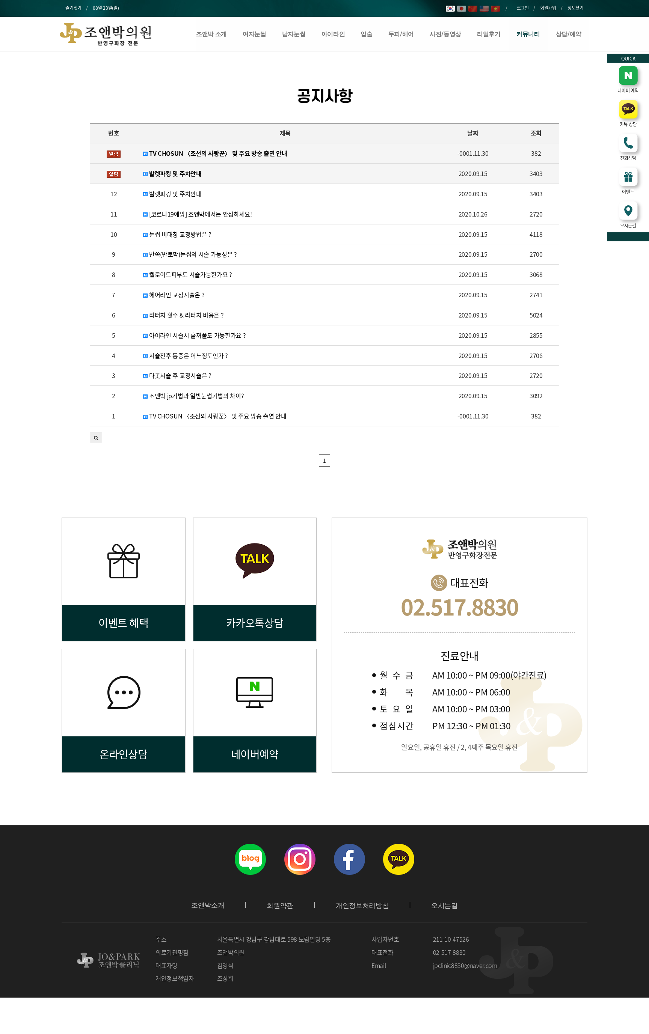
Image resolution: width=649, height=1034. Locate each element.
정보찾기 (575, 8)
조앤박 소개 (211, 34)
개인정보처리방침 (362, 905)
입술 (366, 34)
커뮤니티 (528, 34)
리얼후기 (489, 34)
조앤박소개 (207, 905)
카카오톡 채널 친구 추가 (399, 859)
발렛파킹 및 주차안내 (174, 173)
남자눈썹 (294, 34)
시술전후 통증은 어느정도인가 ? (188, 355)
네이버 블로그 (250, 859)
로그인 (523, 8)
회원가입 (548, 8)
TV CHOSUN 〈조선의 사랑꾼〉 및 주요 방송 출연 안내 (217, 153)
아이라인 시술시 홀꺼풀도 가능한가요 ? (197, 335)
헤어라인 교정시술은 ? (176, 294)
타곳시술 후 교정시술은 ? (179, 375)
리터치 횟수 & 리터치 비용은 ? (185, 315)
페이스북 (349, 859)
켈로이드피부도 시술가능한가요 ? (190, 274)
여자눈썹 (254, 34)
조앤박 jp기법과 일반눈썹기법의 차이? (196, 395)
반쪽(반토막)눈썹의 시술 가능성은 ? (192, 254)
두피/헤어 (401, 34)
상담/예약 (568, 34)
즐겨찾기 (73, 8)
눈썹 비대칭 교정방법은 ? (179, 234)
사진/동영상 (445, 34)
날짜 (472, 133)
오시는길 (444, 905)
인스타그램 (299, 859)
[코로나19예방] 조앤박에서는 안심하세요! (200, 214)
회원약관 (280, 905)
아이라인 (333, 34)
